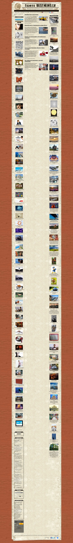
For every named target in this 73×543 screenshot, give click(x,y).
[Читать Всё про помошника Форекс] (19, 210)
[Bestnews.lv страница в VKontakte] (55, 538)
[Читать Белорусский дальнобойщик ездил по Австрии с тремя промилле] (19, 240)
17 (17, 495)
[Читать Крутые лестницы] (19, 171)
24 (17, 496)
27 (21, 496)
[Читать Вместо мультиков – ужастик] (19, 349)
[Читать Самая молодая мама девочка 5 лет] (19, 37)
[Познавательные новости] (19, 118)
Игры (31, 535)
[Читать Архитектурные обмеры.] (19, 333)
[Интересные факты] (19, 211)
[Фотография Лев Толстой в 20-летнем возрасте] (54, 321)
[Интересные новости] (19, 84)
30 (16, 497)
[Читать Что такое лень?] (19, 417)
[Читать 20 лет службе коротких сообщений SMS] (19, 375)
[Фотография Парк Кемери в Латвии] (53, 200)
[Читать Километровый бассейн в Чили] (19, 248)
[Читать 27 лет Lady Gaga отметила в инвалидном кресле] (19, 73)
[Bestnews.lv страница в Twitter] (53, 538)
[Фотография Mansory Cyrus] (53, 291)
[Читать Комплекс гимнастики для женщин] (19, 148)
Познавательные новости (18, 502)
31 (17, 497)
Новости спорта (17, 507)
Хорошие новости (17, 512)
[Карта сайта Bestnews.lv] (57, 538)
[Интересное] (19, 30)
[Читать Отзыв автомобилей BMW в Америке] (19, 271)
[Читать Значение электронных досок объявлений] (19, 64)
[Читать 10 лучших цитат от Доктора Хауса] (19, 356)
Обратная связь (40, 535)
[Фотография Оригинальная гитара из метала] (54, 331)
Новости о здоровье (17, 514)
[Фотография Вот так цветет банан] (54, 284)
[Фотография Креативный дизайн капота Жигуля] (53, 370)
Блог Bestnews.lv (45, 535)
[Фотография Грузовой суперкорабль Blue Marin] (53, 150)
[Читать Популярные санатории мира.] (19, 156)
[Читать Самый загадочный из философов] (19, 116)
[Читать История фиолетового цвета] (19, 232)
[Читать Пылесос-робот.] (19, 342)
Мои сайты (35, 535)
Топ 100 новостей (19, 429)
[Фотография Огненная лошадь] (53, 379)
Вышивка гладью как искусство (19, 440)
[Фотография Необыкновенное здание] (53, 170)
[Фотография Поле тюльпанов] (53, 89)
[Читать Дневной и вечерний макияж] (19, 29)
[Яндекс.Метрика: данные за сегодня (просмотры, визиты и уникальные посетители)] (19, 525)
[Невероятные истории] (19, 411)
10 (17, 494)
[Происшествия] (19, 75)
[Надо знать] (19, 66)
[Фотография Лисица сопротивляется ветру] (53, 80)
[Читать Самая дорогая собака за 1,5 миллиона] (19, 82)
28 (22, 496)
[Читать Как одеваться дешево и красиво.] (19, 367)
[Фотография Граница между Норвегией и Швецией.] (54, 439)
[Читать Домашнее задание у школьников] (19, 125)
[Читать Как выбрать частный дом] (19, 401)
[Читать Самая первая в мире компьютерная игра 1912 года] (19, 48)
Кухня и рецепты (17, 515)
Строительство (17, 516)
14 (22, 494)
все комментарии (19, 487)
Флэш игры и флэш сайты (18, 445)
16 (16, 495)
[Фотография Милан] (53, 410)
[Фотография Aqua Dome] (53, 182)
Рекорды (16, 510)
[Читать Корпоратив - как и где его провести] (19, 225)
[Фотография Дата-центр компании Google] (53, 419)
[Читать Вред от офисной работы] (19, 311)
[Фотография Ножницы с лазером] (53, 51)
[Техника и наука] (19, 50)
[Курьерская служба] (19, 434)
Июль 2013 (19, 491)
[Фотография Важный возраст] (53, 349)
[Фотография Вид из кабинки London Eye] (54, 389)
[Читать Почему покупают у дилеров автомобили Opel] (19, 280)
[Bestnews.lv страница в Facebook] (51, 538)
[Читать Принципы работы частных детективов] (19, 108)
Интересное (16, 517)
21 (22, 495)
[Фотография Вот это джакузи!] (53, 300)
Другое (16, 518)
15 (15, 495)
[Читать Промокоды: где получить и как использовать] (19, 202)
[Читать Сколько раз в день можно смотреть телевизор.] (19, 318)
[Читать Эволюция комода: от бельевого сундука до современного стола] (19, 384)
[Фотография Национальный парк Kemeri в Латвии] (54, 430)
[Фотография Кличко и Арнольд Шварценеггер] (53, 240)
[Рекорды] (19, 39)
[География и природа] (19, 394)
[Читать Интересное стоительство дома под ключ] (19, 179)
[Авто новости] (19, 273)
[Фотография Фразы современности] (53, 340)
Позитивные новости (18, 511)
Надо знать (16, 505)
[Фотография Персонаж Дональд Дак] (54, 273)
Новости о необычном (18, 504)
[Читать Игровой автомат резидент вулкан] (19, 91)
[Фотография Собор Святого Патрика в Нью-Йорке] (54, 399)
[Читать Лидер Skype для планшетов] (19, 426)
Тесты (33, 535)
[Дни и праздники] (19, 227)
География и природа (18, 509)
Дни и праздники (17, 508)
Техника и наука (17, 513)
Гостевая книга (25, 535)
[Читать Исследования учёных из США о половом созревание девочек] (19, 188)
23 (16, 496)
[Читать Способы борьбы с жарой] (19, 141)
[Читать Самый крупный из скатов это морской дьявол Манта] (19, 392)
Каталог (29, 535)
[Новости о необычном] (19, 110)
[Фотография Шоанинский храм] (53, 228)
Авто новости (16, 506)
